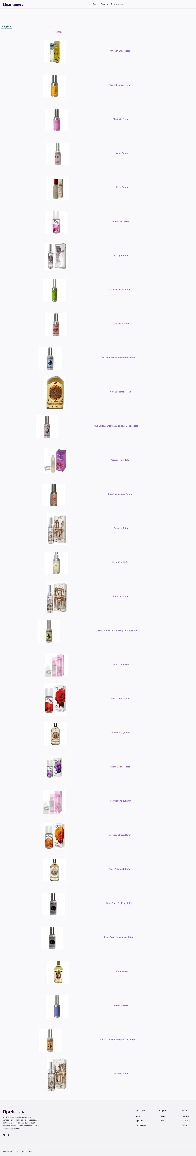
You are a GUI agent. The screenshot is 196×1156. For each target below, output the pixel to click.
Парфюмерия (117, 4)
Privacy (162, 1116)
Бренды (104, 4)
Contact (162, 1120)
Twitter (184, 1125)
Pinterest (185, 1120)
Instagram (185, 1116)
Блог (95, 4)
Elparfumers (13, 4)
